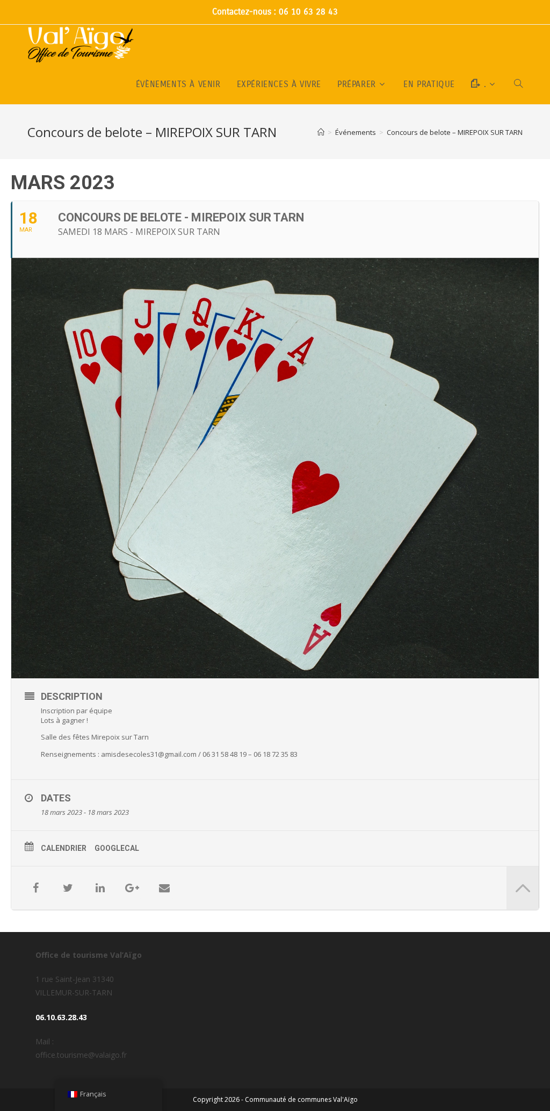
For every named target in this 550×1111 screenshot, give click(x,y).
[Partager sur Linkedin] (99, 888)
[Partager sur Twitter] (67, 888)
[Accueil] (320, 132)
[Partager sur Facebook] (35, 888)
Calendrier (63, 848)
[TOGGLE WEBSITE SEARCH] (518, 84)
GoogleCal (117, 848)
